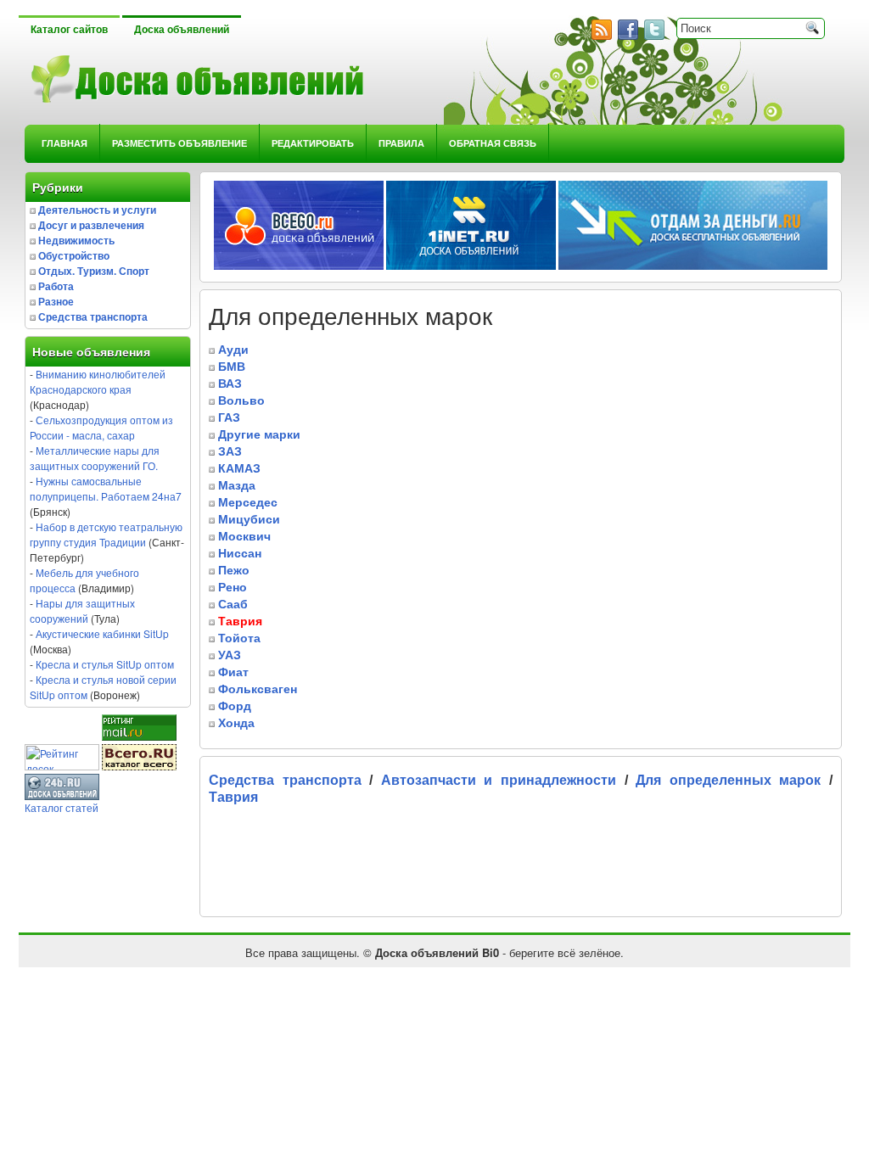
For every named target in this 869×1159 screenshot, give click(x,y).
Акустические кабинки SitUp (102, 633)
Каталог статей (61, 807)
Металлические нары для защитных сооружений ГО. (95, 458)
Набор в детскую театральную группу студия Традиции (106, 534)
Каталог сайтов (69, 30)
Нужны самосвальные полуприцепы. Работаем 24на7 (106, 488)
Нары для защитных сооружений (82, 610)
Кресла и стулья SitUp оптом (105, 664)
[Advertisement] (407, 865)
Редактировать (313, 143)
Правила (401, 143)
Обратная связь (492, 143)
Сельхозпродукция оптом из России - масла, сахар (101, 427)
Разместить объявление (179, 143)
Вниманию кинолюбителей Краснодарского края (97, 381)
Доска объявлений (181, 30)
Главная (64, 143)
